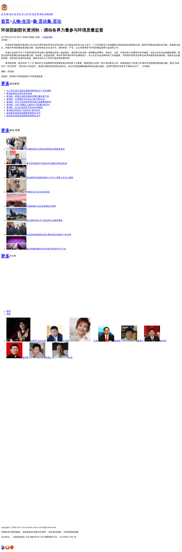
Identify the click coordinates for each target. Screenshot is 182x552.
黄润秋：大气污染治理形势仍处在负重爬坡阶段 (28, 102)
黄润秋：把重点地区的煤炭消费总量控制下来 (27, 96)
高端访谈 (48, 14)
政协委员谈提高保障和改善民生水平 (23, 113)
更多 (5, 83)
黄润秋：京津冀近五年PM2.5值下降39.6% (25, 99)
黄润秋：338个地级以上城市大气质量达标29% (28, 105)
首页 (5, 21)
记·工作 (25, 14)
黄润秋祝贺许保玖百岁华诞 (19, 93)
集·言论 (17, 14)
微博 (8, 311)
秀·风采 (40, 14)
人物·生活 (21, 21)
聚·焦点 (9, 14)
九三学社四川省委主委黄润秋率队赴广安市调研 (28, 91)
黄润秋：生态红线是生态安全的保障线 (24, 107)
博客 (8, 314)
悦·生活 (32, 14)
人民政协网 (47, 37)
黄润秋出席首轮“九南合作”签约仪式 (23, 110)
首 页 (3, 14)
